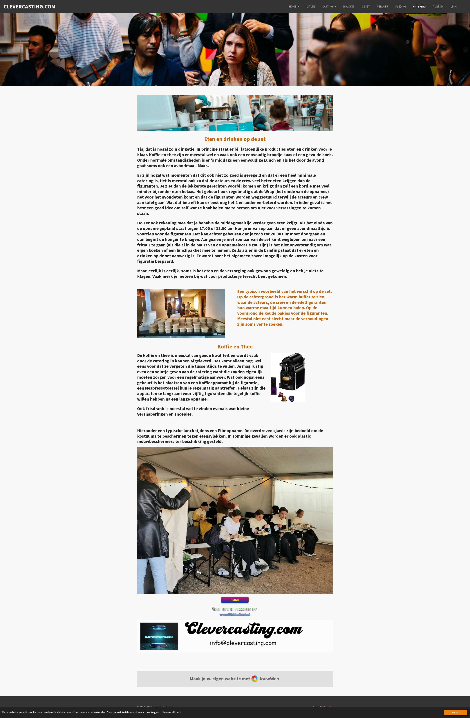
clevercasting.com (29, 6)
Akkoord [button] (455, 712)
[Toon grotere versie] (181, 313)
